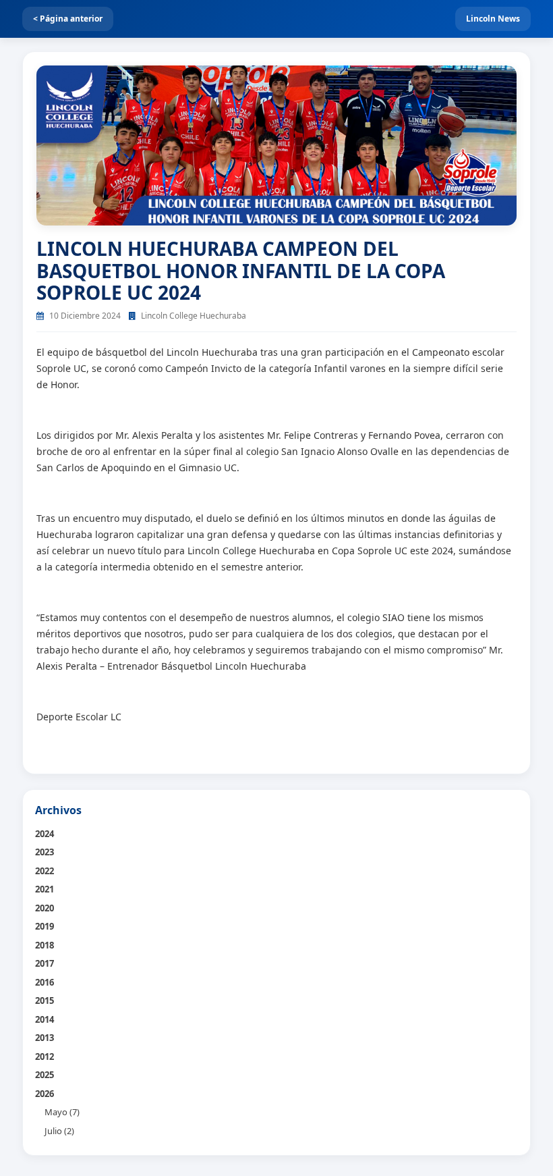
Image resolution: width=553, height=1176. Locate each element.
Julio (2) (59, 1131)
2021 (44, 889)
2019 (44, 926)
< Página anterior (68, 18)
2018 (44, 945)
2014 (44, 1019)
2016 (44, 982)
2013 (44, 1038)
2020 (44, 908)
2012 (44, 1056)
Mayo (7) (62, 1112)
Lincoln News (493, 18)
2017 (44, 963)
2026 (44, 1094)
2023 (44, 852)
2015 (44, 1000)
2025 (44, 1075)
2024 (44, 834)
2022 (44, 871)
